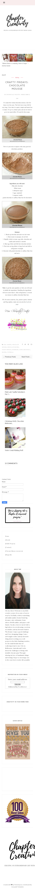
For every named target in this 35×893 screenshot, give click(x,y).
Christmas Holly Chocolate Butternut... (14, 422)
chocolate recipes (13, 347)
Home (7, 536)
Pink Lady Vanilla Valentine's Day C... (15, 393)
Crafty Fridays (6, 349)
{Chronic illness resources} (14, 551)
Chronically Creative (13, 94)
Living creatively (24, 349)
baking (17, 77)
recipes (4, 352)
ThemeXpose (18, 884)
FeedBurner (22, 687)
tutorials (10, 352)
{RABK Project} (10, 544)
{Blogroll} (8, 555)
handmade (15, 349)
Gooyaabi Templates (17, 887)
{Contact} (8, 547)
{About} (7, 540)
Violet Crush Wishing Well (14, 450)
